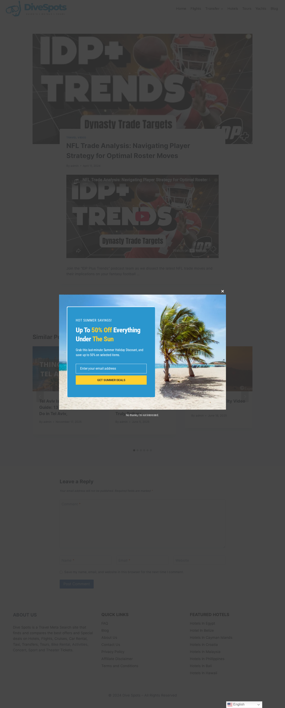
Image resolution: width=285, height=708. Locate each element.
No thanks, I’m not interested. (142, 415)
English (238, 704)
